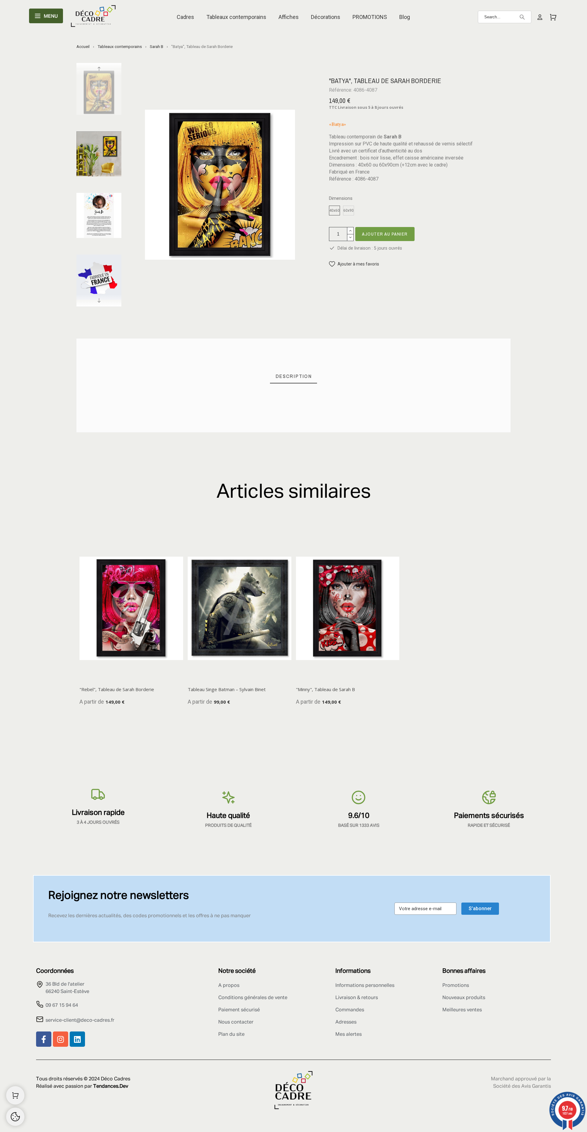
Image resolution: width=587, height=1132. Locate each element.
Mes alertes (348, 1034)
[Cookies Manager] (15, 1117)
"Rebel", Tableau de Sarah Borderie (116, 689)
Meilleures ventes (462, 1010)
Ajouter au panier (385, 234)
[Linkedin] (77, 1039)
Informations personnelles (364, 985)
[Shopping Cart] (15, 1095)
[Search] (522, 17)
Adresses (345, 1022)
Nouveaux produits (463, 997)
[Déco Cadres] (93, 17)
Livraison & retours (356, 997)
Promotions (455, 985)
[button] (354, 264)
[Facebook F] (43, 1039)
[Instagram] (60, 1039)
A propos (228, 985)
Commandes (349, 1010)
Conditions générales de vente (252, 997)
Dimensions (341, 198)
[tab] (293, 376)
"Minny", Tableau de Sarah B (325, 689)
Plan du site (231, 1034)
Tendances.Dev (110, 1086)
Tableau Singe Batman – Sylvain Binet (227, 689)
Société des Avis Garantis (522, 1086)
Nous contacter (235, 1022)
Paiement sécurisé (239, 1010)
